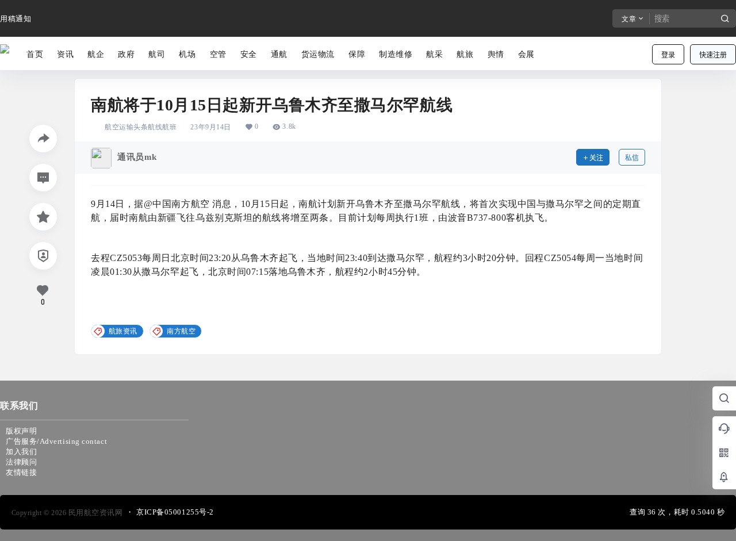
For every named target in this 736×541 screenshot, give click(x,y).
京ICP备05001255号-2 (175, 512)
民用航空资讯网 (94, 512)
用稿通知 (15, 18)
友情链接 (21, 472)
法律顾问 (21, 462)
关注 (596, 158)
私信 (632, 158)
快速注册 (713, 55)
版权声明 (21, 431)
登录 (668, 55)
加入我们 (21, 451)
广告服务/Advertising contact (56, 441)
